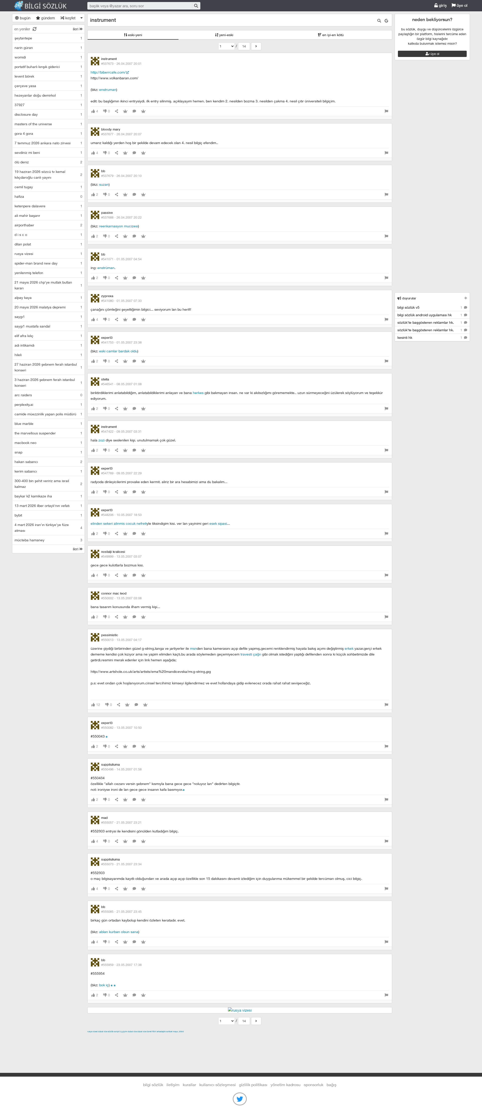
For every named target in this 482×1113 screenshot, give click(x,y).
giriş (442, 5)
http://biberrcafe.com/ (108, 72)
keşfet (70, 18)
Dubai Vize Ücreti (144, 1031)
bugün (24, 18)
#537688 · (121, 217)
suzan (104, 184)
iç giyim (123, 1031)
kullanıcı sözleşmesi (217, 1084)
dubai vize (102, 1031)
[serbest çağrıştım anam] (112, 985)
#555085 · (121, 911)
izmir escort (97, 1037)
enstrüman (105, 268)
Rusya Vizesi (92, 1031)
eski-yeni (134, 35)
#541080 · (121, 301)
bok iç (104, 985)
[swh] (184, 789)
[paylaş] (116, 111)
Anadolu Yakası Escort (246, 1037)
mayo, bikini (178, 1031)
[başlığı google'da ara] (386, 21)
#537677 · (121, 134)
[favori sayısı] (125, 111)
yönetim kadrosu (285, 1084)
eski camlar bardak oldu (118, 351)
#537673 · (121, 63)
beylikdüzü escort (353, 1037)
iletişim (172, 1084)
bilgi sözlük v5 (430, 307)
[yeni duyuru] (465, 298)
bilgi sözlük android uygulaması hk (430, 315)
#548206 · (121, 515)
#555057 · (121, 822)
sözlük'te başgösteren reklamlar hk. (430, 322)
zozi (101, 440)
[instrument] (256, 46)
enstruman (107, 89)
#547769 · (121, 473)
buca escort (144, 1037)
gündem (47, 18)
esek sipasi (218, 523)
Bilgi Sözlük (44, 6)
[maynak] (107, 736)
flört (154, 1031)
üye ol (461, 5)
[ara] (196, 6)
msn (193, 648)
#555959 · (121, 965)
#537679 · (121, 176)
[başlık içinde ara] (379, 21)
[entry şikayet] (386, 111)
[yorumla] (134, 111)
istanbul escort (278, 1037)
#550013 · (121, 640)
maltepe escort (120, 1037)
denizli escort (166, 1037)
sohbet (169, 1031)
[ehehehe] (115, 985)
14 (244, 46)
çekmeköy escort (212, 1037)
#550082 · (121, 728)
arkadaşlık (161, 1031)
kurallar (189, 1084)
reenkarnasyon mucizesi (118, 226)
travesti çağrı (250, 654)
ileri (76, 29)
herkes (198, 392)
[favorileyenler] (143, 111)
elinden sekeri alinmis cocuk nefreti (119, 523)
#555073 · (121, 864)
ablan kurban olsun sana (118, 932)
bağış (331, 1084)
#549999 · (121, 556)
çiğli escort (187, 1037)
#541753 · (121, 342)
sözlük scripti (114, 1031)
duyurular (408, 298)
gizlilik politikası (253, 1084)
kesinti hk (430, 337)
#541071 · (121, 259)
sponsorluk (313, 1084)
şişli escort (301, 1037)
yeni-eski (225, 35)
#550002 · (121, 598)
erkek (349, 648)
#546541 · (121, 384)
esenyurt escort (324, 1037)
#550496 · (121, 769)
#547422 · (121, 431)
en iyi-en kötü (332, 35)
